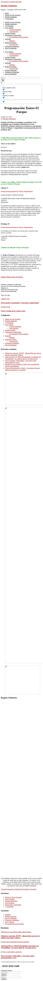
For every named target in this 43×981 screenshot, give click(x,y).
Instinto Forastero (10, 339)
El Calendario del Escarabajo (18, 334)
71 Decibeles (9, 323)
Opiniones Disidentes (12, 343)
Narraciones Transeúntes (13, 332)
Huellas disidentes (11, 321)
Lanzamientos (13, 328)
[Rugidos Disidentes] (11, 2)
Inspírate (8, 336)
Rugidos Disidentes (9, 6)
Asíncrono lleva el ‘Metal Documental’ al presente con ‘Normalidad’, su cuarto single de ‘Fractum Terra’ (23, 358)
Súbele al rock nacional (12, 319)
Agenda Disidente (15, 326)
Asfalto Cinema (10, 330)
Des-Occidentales (11, 345)
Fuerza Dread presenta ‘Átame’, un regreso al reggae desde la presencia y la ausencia (22, 369)
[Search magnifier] (3, 80)
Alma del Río (13, 341)
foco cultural (9, 325)
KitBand (12, 338)
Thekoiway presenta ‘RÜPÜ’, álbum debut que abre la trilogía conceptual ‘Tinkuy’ (23, 354)
